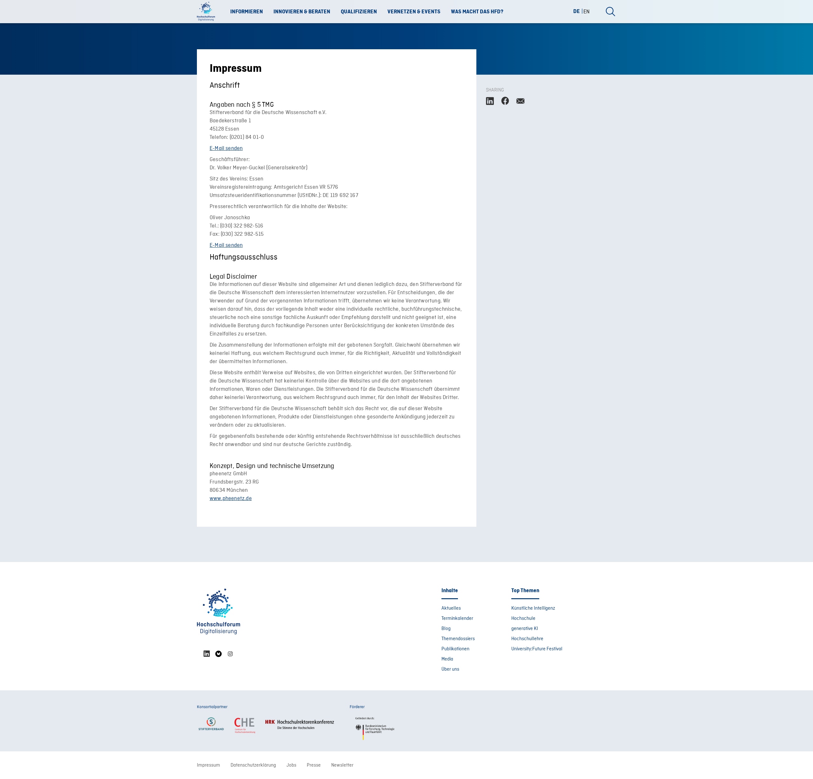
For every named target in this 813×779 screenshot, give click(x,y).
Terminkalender (457, 618)
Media (447, 659)
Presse (314, 765)
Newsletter (342, 765)
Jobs (291, 765)
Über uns (450, 669)
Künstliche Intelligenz (533, 608)
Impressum (208, 765)
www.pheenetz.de (231, 498)
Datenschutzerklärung (253, 765)
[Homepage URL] (208, 11)
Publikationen (455, 649)
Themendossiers (458, 639)
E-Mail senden (226, 148)
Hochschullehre (527, 639)
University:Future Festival (536, 649)
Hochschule (523, 618)
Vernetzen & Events (413, 12)
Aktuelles (451, 608)
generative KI (524, 629)
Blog (446, 629)
